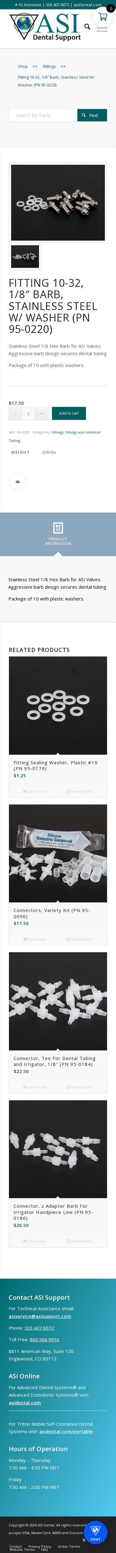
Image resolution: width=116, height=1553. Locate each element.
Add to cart (69, 413)
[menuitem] (84, 28)
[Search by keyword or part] (84, 28)
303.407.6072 (57, 4)
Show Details (81, 791)
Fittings (57, 432)
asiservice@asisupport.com (40, 1316)
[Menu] (98, 28)
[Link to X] (84, 1540)
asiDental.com (87, 4)
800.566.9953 (44, 1339)
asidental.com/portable (66, 1431)
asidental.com (25, 1402)
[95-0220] (58, 202)
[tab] (58, 536)
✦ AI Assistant (28, 4)
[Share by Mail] (17, 481)
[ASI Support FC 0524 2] (48, 29)
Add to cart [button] (36, 791)
